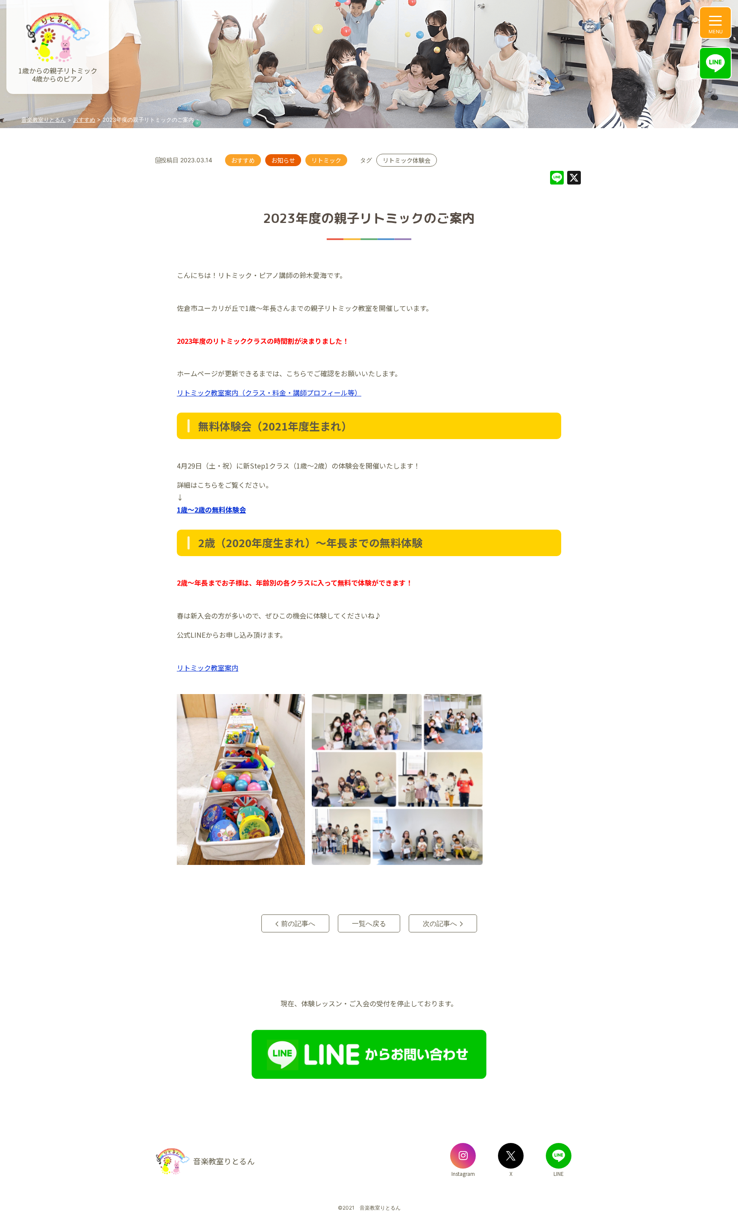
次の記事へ (440, 923)
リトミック (326, 160)
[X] (574, 179)
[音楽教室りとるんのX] (511, 1156)
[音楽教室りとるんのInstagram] (463, 1156)
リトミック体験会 (406, 160)
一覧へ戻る (369, 923)
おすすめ (243, 160)
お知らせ (283, 160)
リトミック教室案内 (207, 667)
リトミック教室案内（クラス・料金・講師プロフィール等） (269, 392)
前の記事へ (298, 923)
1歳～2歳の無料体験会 (211, 509)
